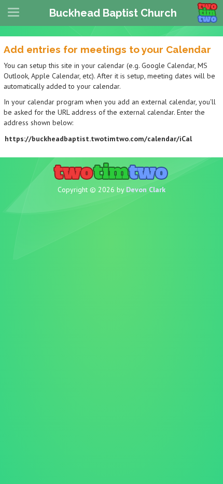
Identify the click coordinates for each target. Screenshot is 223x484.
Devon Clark (145, 189)
